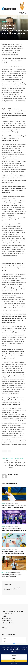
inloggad (14, 588)
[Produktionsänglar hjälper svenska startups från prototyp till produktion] (14, 540)
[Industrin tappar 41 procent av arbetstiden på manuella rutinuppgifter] (14, 517)
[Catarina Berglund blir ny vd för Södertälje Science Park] (14, 563)
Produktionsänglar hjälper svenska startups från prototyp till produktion (13, 552)
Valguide (4, 451)
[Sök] (25, 13)
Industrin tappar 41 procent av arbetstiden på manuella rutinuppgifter (14, 529)
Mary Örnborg (13, 474)
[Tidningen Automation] (9, 8)
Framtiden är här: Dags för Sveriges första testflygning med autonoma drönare (8, 464)
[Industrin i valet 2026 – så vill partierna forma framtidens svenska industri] (14, 494)
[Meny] (3, 13)
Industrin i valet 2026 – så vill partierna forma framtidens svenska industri (14, 506)
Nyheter (5, 21)
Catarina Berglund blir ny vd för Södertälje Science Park (11, 575)
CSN (10, 451)
